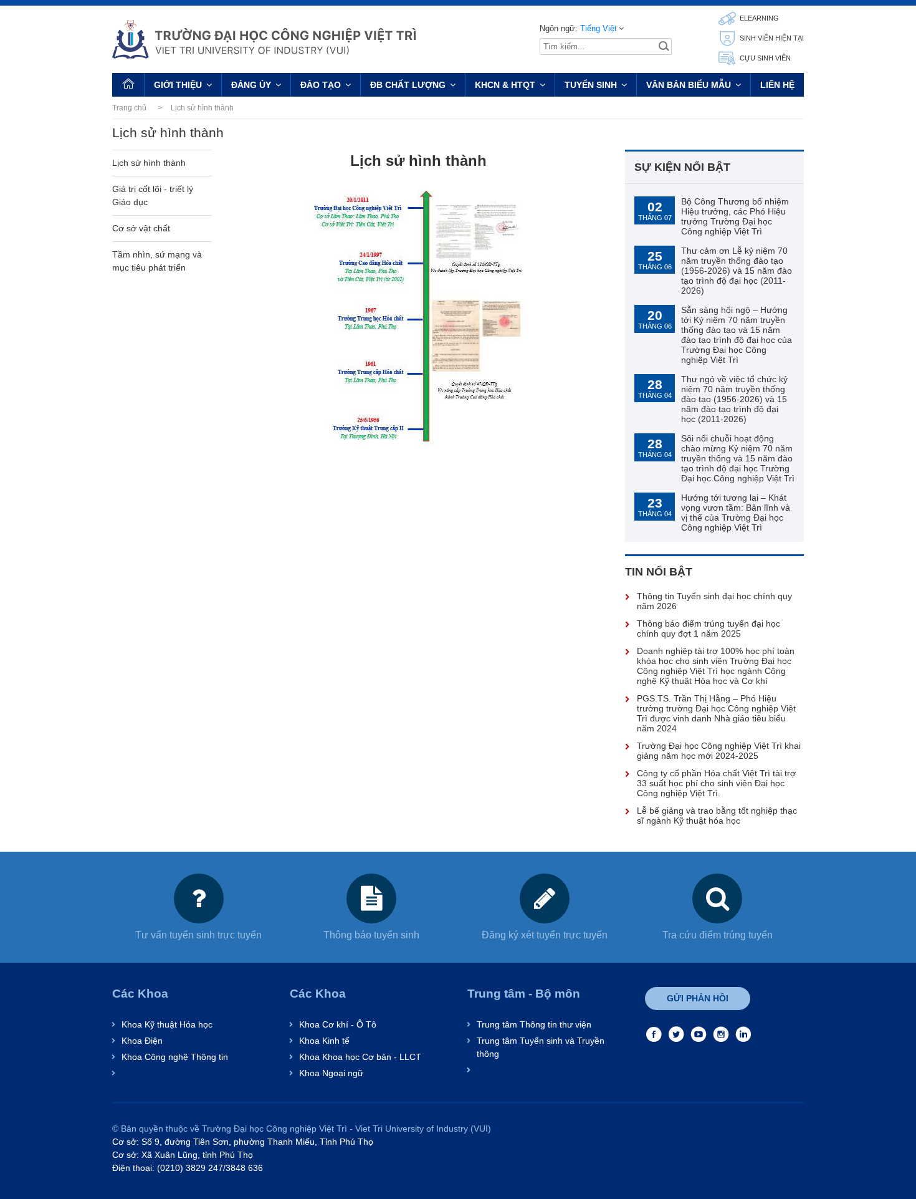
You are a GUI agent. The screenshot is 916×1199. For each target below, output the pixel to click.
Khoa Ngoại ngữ (331, 1073)
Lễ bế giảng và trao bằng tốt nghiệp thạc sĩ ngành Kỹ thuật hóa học (717, 816)
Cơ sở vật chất (141, 228)
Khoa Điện (142, 1041)
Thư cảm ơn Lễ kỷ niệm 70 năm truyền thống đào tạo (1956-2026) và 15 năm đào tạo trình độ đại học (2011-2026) (736, 271)
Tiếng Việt (598, 28)
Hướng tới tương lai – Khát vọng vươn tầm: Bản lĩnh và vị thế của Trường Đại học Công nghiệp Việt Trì (735, 512)
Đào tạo (320, 85)
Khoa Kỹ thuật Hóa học (167, 1024)
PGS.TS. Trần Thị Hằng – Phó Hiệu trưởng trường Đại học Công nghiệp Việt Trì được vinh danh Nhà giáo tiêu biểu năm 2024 (716, 713)
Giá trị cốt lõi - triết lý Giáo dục (152, 195)
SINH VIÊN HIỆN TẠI (771, 38)
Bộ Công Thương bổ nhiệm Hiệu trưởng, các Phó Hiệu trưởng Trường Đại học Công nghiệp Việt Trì (735, 216)
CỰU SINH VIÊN (764, 58)
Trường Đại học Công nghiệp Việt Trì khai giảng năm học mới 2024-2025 (719, 751)
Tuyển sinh (591, 85)
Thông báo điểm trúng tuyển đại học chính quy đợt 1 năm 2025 (708, 628)
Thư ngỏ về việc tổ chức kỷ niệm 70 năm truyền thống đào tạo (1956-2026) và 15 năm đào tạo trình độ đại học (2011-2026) (734, 399)
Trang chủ (129, 108)
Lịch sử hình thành (149, 163)
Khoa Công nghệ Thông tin (175, 1057)
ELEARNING (758, 18)
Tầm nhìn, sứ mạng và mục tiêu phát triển (157, 260)
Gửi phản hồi (697, 998)
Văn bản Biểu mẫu (688, 85)
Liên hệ (777, 85)
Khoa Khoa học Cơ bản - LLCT (360, 1057)
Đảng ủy (251, 85)
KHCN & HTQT (505, 85)
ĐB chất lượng (408, 85)
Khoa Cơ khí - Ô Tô (337, 1024)
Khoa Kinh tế (324, 1041)
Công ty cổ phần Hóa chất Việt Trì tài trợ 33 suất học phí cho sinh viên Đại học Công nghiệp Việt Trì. (716, 783)
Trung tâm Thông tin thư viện (534, 1024)
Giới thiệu (178, 85)
